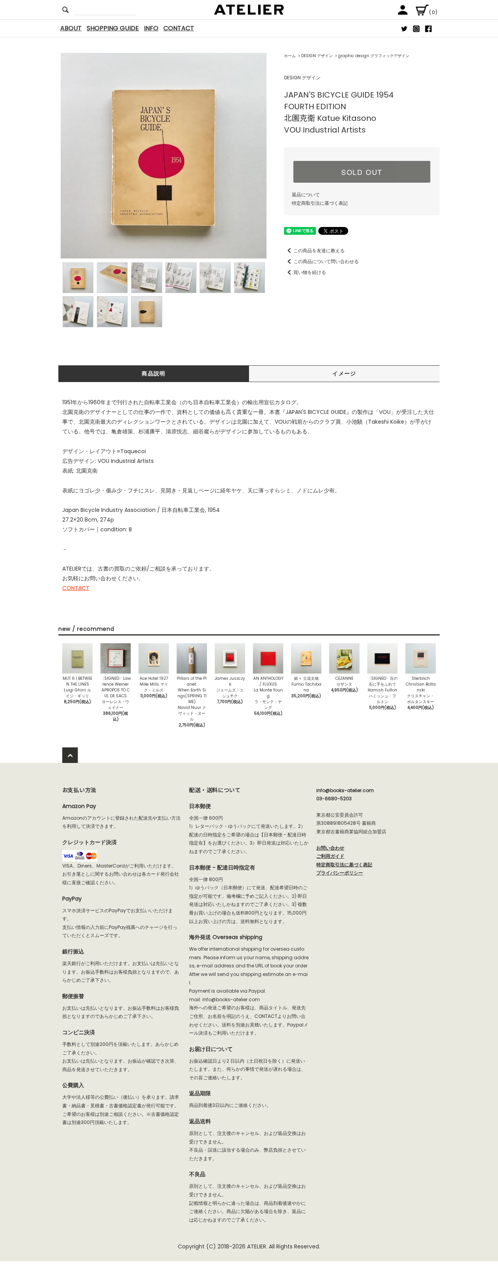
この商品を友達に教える (319, 250)
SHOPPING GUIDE (113, 28)
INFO (151, 28)
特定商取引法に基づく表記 (320, 203)
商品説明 (154, 373)
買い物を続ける (309, 272)
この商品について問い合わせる (326, 261)
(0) (433, 12)
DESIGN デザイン (317, 56)
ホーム (290, 56)
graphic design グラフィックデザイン (373, 56)
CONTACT (178, 28)
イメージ (344, 373)
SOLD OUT (361, 172)
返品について (306, 194)
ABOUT (71, 28)
